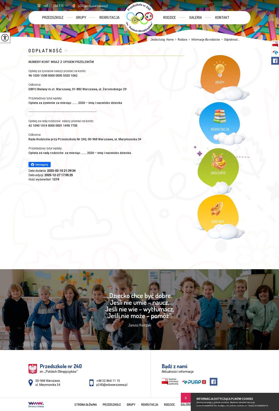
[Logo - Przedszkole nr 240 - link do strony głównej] (139, 18)
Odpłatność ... (230, 39)
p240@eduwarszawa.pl (93, 6)
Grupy (81, 17)
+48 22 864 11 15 (53, 6)
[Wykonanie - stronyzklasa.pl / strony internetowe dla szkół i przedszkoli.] (36, 405)
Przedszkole (53, 17)
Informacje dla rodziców (204, 39)
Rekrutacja (109, 17)
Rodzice (169, 17)
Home (170, 39)
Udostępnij (41, 164)
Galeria (195, 17)
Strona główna (85, 404)
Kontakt (222, 17)
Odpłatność (45, 50)
